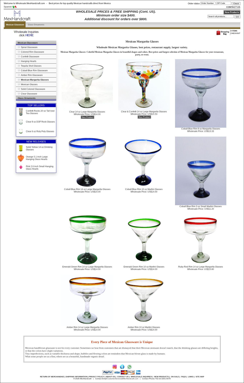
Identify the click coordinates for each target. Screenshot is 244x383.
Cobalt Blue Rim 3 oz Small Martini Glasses (201, 207)
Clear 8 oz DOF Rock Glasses (40, 122)
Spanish (8, 7)
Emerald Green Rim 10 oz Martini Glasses (144, 268)
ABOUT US (110, 377)
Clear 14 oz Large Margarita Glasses (87, 114)
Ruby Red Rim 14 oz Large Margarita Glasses (200, 268)
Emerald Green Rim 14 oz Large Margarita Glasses (87, 268)
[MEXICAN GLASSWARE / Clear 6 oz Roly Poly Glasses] (21, 134)
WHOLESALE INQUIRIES (141, 377)
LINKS (190, 377)
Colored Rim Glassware (32, 52)
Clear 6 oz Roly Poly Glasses (40, 131)
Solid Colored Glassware (32, 89)
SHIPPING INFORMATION (76, 377)
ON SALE (175, 377)
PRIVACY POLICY (96, 377)
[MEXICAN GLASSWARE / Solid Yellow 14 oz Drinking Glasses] (21, 151)
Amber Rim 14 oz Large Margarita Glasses (87, 328)
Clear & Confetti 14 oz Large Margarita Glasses (144, 114)
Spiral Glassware (29, 47)
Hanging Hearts (28, 61)
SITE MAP (200, 377)
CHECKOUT (235, 33)
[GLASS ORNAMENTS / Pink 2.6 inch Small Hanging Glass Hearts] (21, 170)
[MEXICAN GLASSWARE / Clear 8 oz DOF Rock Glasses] (21, 125)
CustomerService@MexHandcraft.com (122, 379)
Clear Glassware (28, 93)
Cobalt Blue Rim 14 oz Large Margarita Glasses (87, 190)
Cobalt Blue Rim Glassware (34, 70)
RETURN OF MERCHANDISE (52, 377)
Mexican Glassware (15, 25)
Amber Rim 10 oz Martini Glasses (144, 328)
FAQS (183, 377)
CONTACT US (123, 377)
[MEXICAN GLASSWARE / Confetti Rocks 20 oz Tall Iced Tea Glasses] (21, 115)
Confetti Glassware (29, 56)
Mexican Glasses (29, 84)
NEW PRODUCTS (161, 377)
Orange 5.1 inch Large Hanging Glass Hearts (37, 158)
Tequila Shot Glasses (30, 66)
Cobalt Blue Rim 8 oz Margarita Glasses (200, 129)
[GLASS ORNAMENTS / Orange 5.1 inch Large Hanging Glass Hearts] (21, 161)
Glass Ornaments (36, 25)
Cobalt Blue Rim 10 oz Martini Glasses (144, 190)
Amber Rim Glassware (31, 75)
